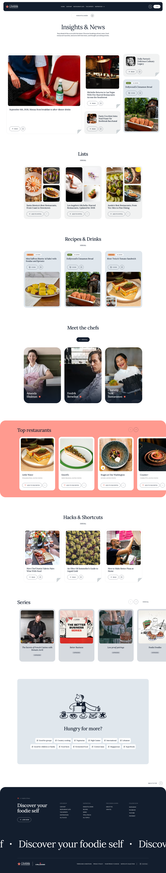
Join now (25, 820)
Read (16, 129)
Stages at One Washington (113, 475)
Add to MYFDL (36, 214)
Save (23, 129)
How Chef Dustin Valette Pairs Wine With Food (40, 569)
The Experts (89, 6)
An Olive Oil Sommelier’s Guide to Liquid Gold (82, 569)
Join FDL (108, 809)
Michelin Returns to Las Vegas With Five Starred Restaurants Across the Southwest (101, 95)
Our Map (69, 6)
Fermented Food (81, 747)
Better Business (76, 647)
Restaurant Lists (78, 6)
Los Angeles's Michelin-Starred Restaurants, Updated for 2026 (81, 206)
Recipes (85, 809)
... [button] (46, 214)
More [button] (45, 485)
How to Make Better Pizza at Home (121, 569)
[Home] (12, 5)
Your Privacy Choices (112, 864)
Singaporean (115, 747)
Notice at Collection (128, 864)
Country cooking (63, 740)
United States (145, 864)
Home (63, 6)
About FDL (109, 806)
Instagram (132, 807)
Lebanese (126, 740)
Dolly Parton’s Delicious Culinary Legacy (145, 61)
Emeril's (65, 475)
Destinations (64, 815)
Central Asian (99, 747)
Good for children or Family (44, 747)
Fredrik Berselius (72, 394)
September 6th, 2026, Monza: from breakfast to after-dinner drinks (39, 109)
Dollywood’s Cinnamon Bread (138, 87)
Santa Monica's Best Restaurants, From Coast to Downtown (42, 206)
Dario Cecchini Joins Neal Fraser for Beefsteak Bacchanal (108, 118)
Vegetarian (80, 740)
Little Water (27, 475)
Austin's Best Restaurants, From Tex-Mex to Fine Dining (122, 206)
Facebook (132, 810)
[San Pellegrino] (40, 865)
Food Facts (65, 747)
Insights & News (82, 15)
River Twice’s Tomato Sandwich (121, 259)
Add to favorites (33, 485)
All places (63, 817)
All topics (86, 817)
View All (84, 339)
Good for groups (45, 740)
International (111, 740)
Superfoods (130, 747)
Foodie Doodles (155, 647)
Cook (133, 93)
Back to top (152, 783)
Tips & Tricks (87, 815)
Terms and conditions (84, 864)
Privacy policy (98, 864)
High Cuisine (95, 740)
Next (136, 429)
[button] (150, 6)
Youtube (132, 813)
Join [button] (157, 6)
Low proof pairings (115, 647)
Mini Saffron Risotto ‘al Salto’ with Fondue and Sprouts (41, 260)
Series (85, 812)
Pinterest (132, 816)
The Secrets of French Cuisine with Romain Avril (37, 648)
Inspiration (98, 6)
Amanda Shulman (32, 394)
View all (83, 160)
